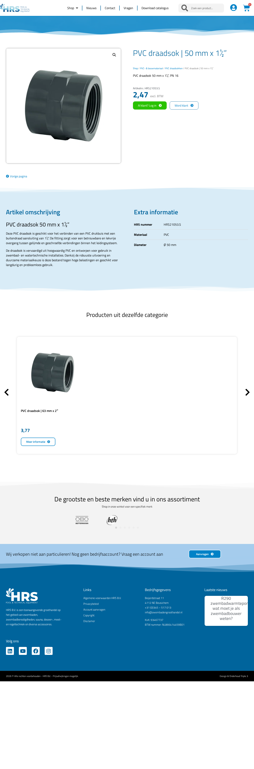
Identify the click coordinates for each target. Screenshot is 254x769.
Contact (110, 8)
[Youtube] (23, 651)
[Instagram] (49, 651)
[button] (114, 54)
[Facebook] (36, 651)
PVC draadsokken (174, 68)
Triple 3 (244, 676)
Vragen (128, 8)
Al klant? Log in (147, 105)
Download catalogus (154, 8)
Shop (70, 8)
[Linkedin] (10, 651)
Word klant (181, 105)
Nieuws (91, 8)
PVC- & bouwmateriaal (151, 68)
